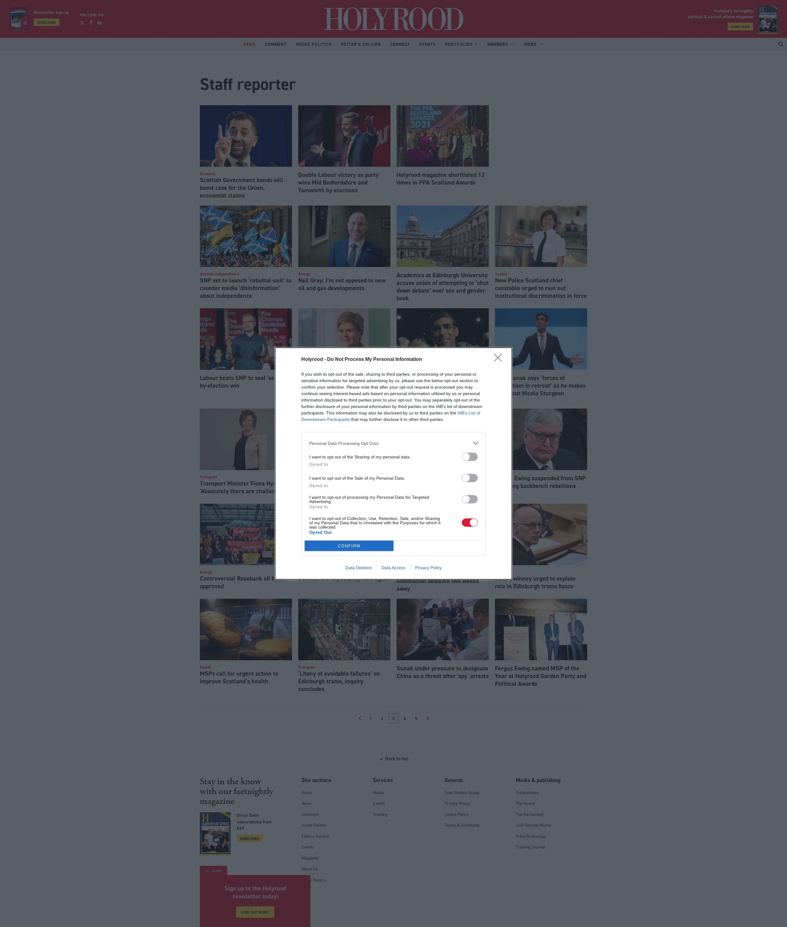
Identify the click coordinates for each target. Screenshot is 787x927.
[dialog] (393, 463)
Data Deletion (359, 567)
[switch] (470, 457)
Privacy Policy (428, 567)
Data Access (393, 567)
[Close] (500, 360)
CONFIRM (349, 546)
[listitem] (393, 443)
